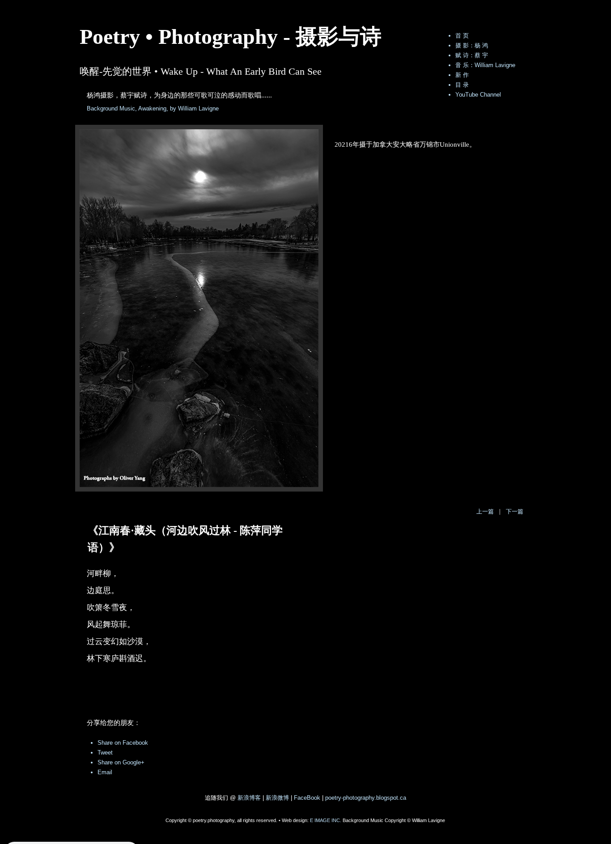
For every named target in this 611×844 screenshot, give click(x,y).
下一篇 (514, 511)
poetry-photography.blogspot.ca (365, 797)
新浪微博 (277, 797)
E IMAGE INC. (325, 820)
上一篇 (485, 511)
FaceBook (307, 797)
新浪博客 (249, 797)
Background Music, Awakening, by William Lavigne (153, 108)
